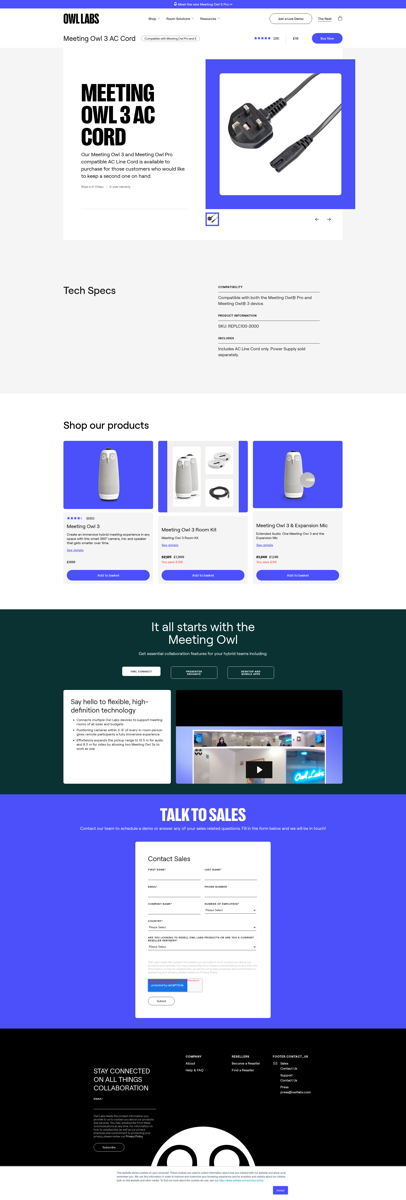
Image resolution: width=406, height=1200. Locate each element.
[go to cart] (340, 19)
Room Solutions (178, 19)
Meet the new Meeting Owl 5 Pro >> (204, 4)
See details (75, 550)
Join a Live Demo (290, 19)
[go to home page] (81, 19)
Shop (152, 19)
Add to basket (108, 575)
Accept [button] (280, 1190)
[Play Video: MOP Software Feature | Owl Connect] (259, 769)
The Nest (325, 19)
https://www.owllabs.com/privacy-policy (241, 1180)
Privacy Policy (208, 972)
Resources (208, 19)
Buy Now (327, 38)
